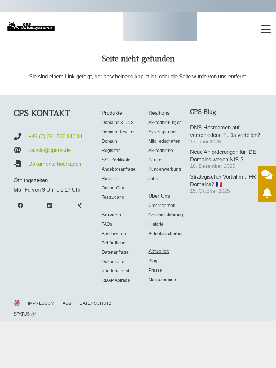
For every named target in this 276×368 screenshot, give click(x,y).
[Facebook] (20, 205)
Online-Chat (113, 187)
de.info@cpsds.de (49, 150)
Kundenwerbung (164, 169)
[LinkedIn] (50, 205)
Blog (152, 260)
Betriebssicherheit (166, 233)
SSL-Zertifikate (116, 159)
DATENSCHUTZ (95, 303)
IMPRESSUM (41, 303)
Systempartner (162, 131)
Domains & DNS (118, 122)
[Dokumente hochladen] (21, 163)
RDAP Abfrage (116, 280)
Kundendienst (115, 270)
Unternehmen (161, 205)
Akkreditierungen (165, 122)
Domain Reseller (118, 131)
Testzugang (113, 197)
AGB (67, 303)
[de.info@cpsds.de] (21, 150)
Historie (156, 224)
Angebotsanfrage (118, 169)
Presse (155, 270)
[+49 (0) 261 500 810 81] (21, 136)
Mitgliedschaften (164, 141)
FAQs (107, 224)
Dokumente (113, 261)
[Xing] (80, 205)
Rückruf (109, 178)
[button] (265, 29)
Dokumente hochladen (54, 164)
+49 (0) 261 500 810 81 (55, 136)
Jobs (153, 178)
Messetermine (162, 279)
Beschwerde (114, 233)
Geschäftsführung (165, 214)
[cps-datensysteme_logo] (31, 26)
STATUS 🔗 (25, 314)
